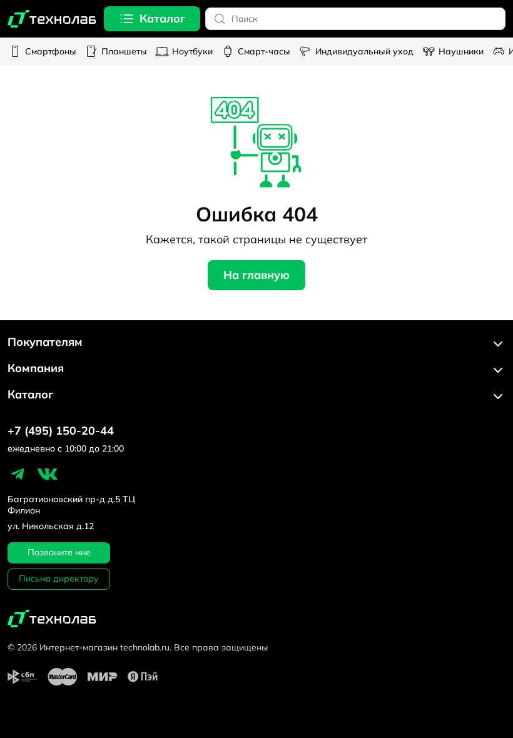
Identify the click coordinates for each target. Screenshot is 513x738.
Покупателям (45, 342)
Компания (36, 368)
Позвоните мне (59, 552)
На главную (256, 275)
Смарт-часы (264, 51)
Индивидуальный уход (364, 51)
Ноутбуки (192, 51)
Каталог (162, 18)
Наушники (461, 51)
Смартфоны (50, 51)
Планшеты (124, 51)
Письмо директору (59, 578)
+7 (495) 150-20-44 (61, 431)
